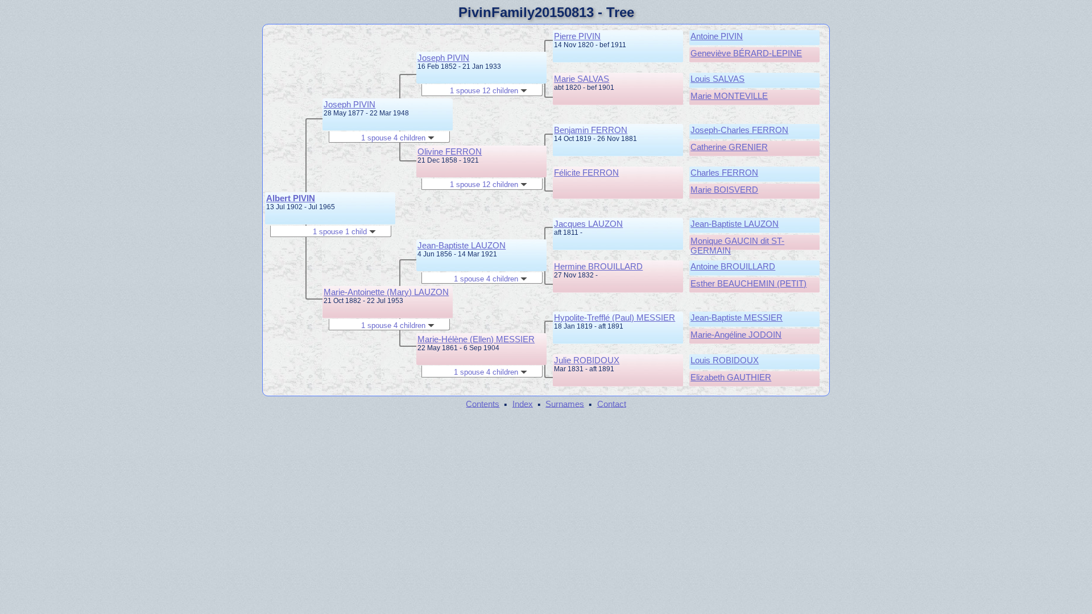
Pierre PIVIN (577, 36)
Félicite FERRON (586, 172)
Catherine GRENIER (729, 147)
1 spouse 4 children (394, 138)
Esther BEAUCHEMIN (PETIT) (748, 283)
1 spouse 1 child (341, 231)
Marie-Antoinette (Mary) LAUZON (386, 292)
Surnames (564, 403)
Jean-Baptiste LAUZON (461, 245)
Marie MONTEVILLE (729, 96)
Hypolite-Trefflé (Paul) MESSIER (614, 317)
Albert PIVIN (290, 198)
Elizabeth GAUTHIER (730, 377)
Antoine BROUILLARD (732, 266)
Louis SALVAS (717, 79)
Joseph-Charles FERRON (739, 130)
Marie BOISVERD (724, 189)
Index (522, 403)
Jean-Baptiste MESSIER (736, 317)
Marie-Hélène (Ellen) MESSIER (476, 339)
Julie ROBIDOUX (586, 360)
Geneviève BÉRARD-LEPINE (746, 53)
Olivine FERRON (449, 151)
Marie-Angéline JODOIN (735, 334)
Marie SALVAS (581, 79)
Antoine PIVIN (716, 36)
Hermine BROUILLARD (598, 266)
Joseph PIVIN (349, 104)
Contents (482, 403)
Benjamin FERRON (590, 130)
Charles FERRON (724, 172)
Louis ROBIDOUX (724, 360)
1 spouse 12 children (485, 90)
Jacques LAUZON (588, 224)
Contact (611, 403)
